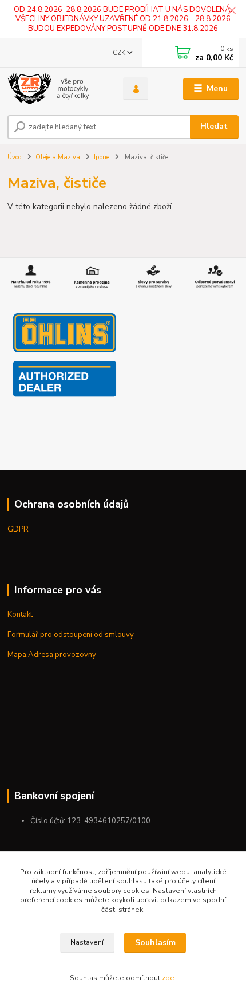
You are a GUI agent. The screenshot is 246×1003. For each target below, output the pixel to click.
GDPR (18, 529)
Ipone (101, 157)
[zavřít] (232, 11)
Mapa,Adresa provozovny (51, 655)
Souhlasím (155, 942)
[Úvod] (55, 89)
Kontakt (20, 614)
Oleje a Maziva (57, 157)
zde (168, 977)
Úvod (14, 157)
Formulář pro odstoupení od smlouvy (70, 635)
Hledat (214, 126)
